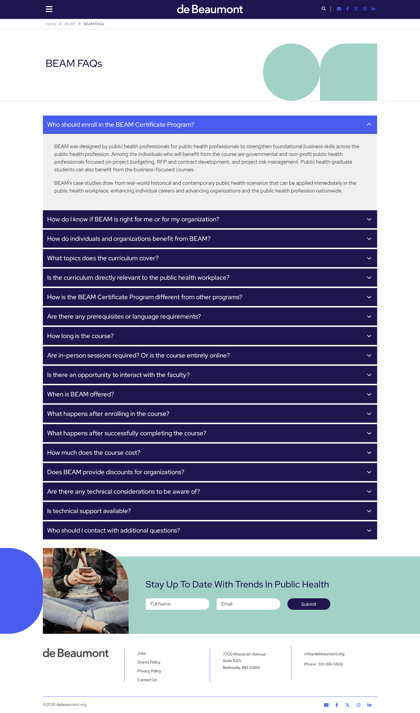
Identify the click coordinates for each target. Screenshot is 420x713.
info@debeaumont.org (324, 653)
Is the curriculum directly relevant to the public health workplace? (138, 277)
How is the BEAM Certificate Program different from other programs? (144, 297)
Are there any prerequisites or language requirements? (124, 316)
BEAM (70, 23)
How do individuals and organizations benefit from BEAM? (129, 239)
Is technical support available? (89, 511)
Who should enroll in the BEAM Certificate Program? (120, 124)
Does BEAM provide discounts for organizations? (115, 472)
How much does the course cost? (93, 452)
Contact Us (147, 679)
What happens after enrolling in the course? (108, 414)
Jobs (141, 653)
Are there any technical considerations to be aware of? (123, 491)
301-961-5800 (330, 664)
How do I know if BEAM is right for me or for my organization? (133, 219)
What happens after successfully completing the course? (126, 433)
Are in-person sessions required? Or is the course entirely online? (138, 355)
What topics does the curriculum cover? (103, 258)
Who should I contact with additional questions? (113, 530)
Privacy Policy (149, 671)
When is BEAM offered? (80, 394)
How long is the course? (80, 336)
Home (51, 23)
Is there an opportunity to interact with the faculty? (118, 375)
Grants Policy (148, 662)
